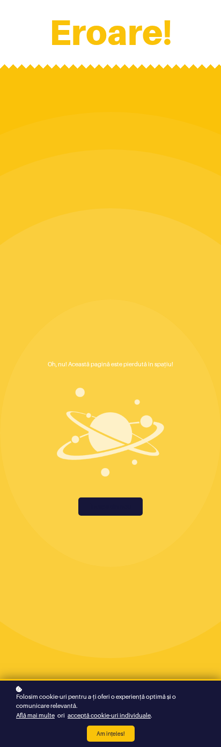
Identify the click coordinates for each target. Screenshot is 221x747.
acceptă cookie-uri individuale (109, 715)
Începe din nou (110, 506)
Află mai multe (35, 715)
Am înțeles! (111, 733)
